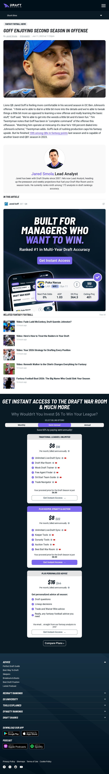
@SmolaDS (25, 36)
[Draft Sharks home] (12, 6)
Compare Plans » (54, 643)
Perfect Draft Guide (11, 666)
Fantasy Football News (15, 24)
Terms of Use (32, 761)
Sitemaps (21, 761)
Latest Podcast (9, 686)
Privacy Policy (9, 761)
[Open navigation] (103, 5)
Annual (87, 425)
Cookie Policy (45, 761)
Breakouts (7, 678)
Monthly (21, 425)
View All (102, 315)
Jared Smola (11, 36)
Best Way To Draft (11, 670)
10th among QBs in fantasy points (49, 133)
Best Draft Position (11, 682)
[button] (65, 458)
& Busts (15, 678)
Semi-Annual (54, 425)
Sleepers (6, 674)
